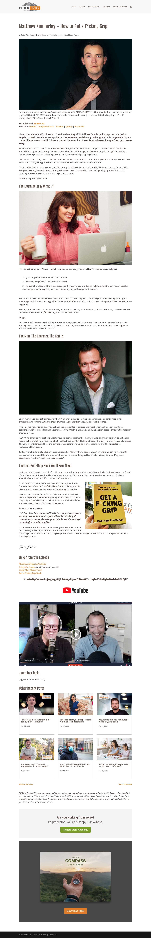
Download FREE (75, 910)
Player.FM (79, 126)
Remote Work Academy (75, 829)
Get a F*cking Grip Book (30, 573)
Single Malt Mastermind (30, 570)
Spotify (69, 126)
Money (70, 35)
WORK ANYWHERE (120, 7)
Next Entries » (125, 784)
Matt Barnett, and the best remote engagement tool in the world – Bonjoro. (35, 766)
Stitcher (59, 126)
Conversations (48, 35)
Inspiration (59, 35)
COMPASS (106, 7)
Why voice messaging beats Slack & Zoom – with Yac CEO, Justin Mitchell (114, 721)
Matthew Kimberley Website (32, 564)
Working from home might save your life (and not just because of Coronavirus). (114, 766)
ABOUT (74, 7)
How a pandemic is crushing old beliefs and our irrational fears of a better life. (74, 766)
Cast (42, 123)
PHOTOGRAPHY (94, 7)
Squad (37, 123)
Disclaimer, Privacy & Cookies (45, 935)
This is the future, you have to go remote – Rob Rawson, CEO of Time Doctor (36, 721)
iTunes (32, 126)
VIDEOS (82, 7)
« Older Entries (26, 784)
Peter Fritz (25, 35)
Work (76, 35)
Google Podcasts (46, 126)
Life (65, 35)
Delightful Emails (27, 567)
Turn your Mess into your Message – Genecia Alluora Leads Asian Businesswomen (75, 721)
